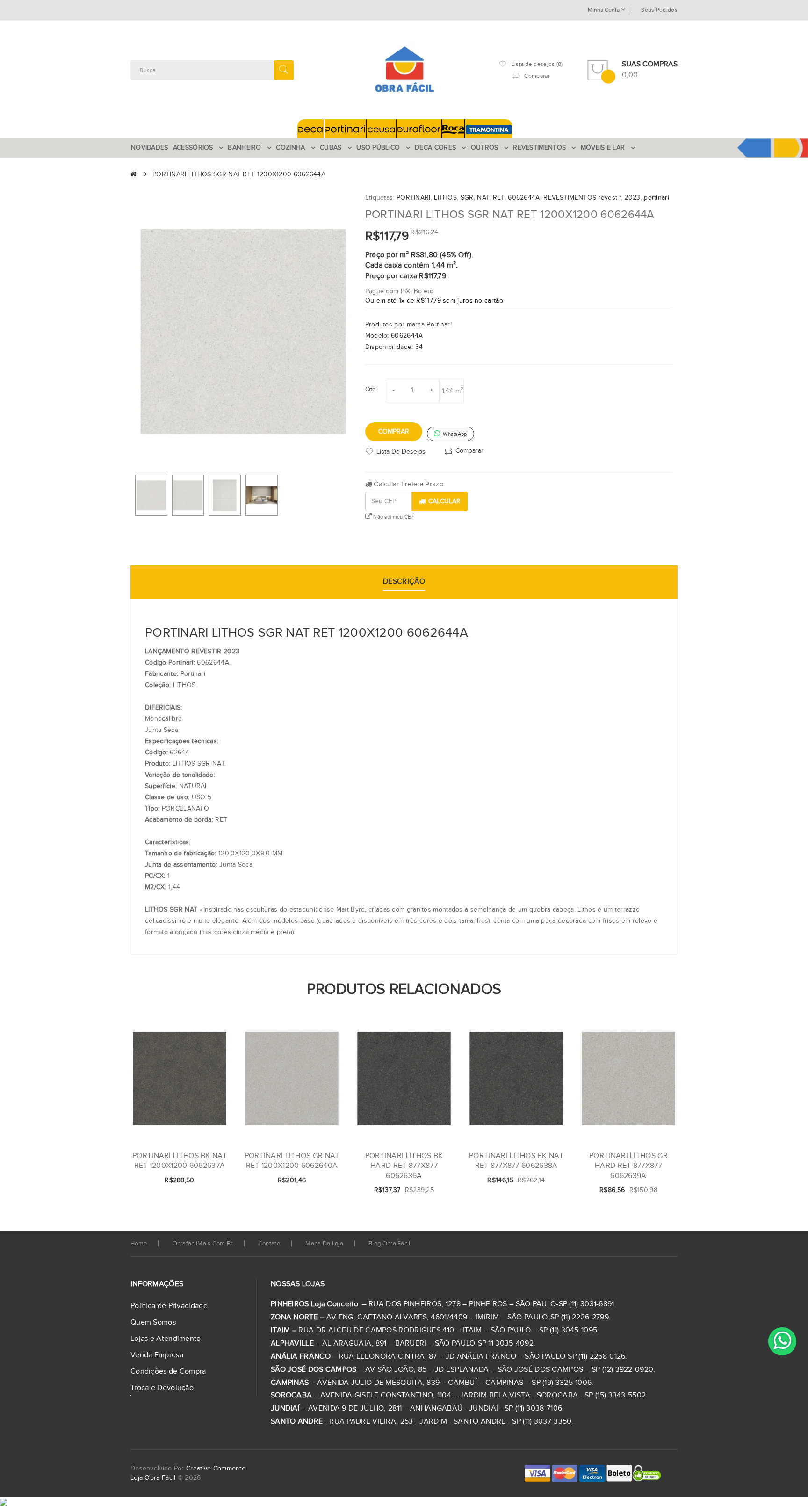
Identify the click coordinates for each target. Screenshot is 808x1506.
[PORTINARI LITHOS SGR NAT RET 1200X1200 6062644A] (151, 495)
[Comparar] (207, 1181)
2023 (632, 198)
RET (499, 198)
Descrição (404, 581)
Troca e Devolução (162, 1387)
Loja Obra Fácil (153, 1478)
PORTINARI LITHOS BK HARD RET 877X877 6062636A (404, 1165)
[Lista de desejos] (191, 1181)
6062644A (524, 198)
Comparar (469, 451)
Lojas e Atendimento (165, 1338)
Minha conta (604, 10)
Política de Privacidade (169, 1306)
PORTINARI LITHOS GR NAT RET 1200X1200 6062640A (292, 1161)
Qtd (370, 389)
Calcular (444, 501)
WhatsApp (454, 434)
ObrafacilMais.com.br (203, 1243)
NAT (483, 198)
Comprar (393, 431)
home (138, 1243)
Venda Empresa (156, 1355)
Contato (269, 1243)
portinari (656, 198)
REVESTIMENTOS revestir (582, 198)
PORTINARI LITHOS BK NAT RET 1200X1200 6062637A (179, 1161)
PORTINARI (414, 198)
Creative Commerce (215, 1468)
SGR (467, 198)
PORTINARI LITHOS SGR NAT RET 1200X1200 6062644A (238, 174)
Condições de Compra (168, 1371)
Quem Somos (153, 1322)
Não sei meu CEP (393, 517)
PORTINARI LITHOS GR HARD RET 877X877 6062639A (628, 1165)
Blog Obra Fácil (389, 1243)
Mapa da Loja (324, 1243)
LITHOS (445, 198)
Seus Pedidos (659, 10)
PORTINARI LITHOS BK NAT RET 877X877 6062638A (516, 1161)
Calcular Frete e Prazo (408, 484)
